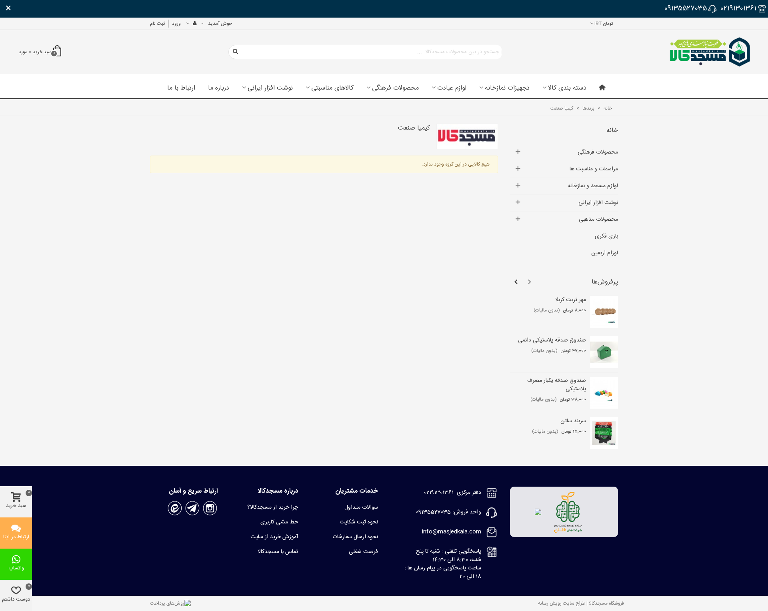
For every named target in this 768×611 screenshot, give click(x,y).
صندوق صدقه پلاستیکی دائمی (552, 340)
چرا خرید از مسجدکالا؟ (272, 507)
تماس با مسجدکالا (278, 552)
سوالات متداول (361, 507)
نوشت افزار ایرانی (270, 88)
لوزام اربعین (604, 253)
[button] (530, 282)
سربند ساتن (573, 421)
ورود (176, 24)
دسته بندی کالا (567, 88)
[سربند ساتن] (604, 433)
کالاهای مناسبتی (332, 88)
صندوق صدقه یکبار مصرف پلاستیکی (556, 385)
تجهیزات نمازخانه (507, 88)
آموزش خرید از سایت (274, 537)
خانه (612, 130)
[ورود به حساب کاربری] (191, 24)
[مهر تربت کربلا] (604, 312)
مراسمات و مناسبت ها (594, 169)
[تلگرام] (192, 508)
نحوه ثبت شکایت (359, 522)
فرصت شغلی (363, 552)
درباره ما (218, 88)
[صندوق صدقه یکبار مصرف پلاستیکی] (604, 393)
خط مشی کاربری (279, 522)
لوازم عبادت (451, 88)
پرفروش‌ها (605, 282)
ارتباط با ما (181, 88)
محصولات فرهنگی (395, 88)
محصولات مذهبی (598, 219)
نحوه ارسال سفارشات (355, 537)
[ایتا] (175, 508)
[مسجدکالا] (710, 52)
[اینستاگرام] (210, 508)
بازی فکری (606, 236)
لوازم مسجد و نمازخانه (593, 186)
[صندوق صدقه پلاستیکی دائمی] (604, 352)
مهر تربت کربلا (570, 300)
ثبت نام (157, 24)
